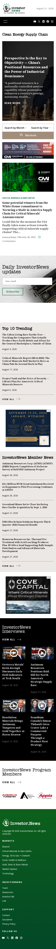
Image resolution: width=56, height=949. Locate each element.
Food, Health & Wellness (14, 860)
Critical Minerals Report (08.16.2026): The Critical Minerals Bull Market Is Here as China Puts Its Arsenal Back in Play (26, 361)
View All (8, 399)
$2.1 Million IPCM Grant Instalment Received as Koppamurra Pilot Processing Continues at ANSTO (27, 486)
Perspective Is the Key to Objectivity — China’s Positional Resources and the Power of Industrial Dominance (26, 67)
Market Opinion (9, 869)
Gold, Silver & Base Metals (15, 864)
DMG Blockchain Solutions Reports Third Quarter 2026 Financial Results (26, 523)
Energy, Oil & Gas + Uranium (16, 855)
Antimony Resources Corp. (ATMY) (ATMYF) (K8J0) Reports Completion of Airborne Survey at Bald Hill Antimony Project (27, 466)
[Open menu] (5, 21)
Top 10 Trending (17, 329)
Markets (30, 135)
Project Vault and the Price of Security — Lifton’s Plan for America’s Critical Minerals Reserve (25, 381)
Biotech (6, 846)
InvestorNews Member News (27, 458)
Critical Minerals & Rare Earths (18, 198)
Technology (8, 873)
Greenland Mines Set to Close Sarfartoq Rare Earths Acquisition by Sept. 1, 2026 (25, 506)
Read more (12, 103)
